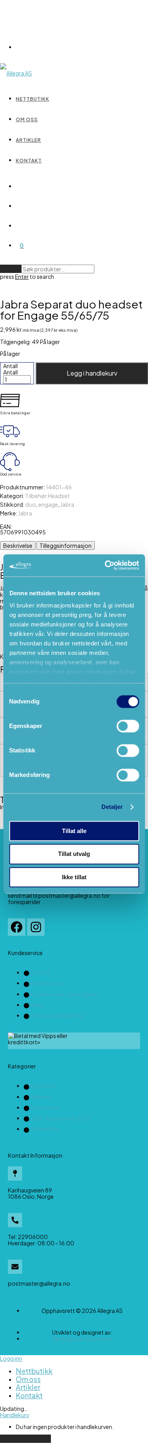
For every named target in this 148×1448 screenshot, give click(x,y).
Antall (10, 365)
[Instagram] (36, 927)
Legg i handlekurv (92, 373)
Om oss (27, 119)
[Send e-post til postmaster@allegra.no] (15, 1267)
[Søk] (20, 186)
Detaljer (112, 806)
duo (30, 504)
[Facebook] (16, 927)
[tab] (18, 545)
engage (48, 504)
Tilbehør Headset (47, 495)
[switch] (127, 726)
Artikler (28, 140)
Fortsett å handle (25, 1439)
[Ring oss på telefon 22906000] (15, 1220)
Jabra (67, 504)
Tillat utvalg (74, 854)
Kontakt (29, 161)
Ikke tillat (74, 877)
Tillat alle (74, 830)
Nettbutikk (32, 99)
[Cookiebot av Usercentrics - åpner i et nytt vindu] (105, 565)
